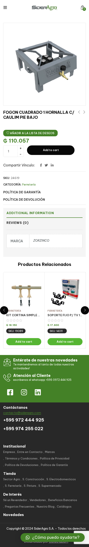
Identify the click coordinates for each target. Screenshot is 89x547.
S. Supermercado (49, 485)
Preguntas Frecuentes (19, 506)
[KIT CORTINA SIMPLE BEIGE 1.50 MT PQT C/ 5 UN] (23, 291)
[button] (82, 7)
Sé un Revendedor (15, 500)
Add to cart (51, 150)
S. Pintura (30, 485)
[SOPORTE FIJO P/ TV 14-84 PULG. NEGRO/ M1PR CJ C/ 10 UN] (65, 291)
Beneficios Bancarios (62, 500)
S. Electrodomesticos (61, 479)
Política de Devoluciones (21, 465)
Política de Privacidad (54, 458)
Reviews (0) (17, 223)
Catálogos (64, 506)
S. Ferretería (13, 485)
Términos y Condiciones (21, 458)
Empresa (9, 452)
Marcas (50, 452)
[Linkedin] (38, 392)
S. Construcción (33, 479)
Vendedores (38, 500)
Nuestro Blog (45, 506)
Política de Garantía (54, 465)
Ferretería (29, 184)
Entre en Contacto (30, 452)
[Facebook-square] (10, 392)
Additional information (30, 213)
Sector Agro (11, 479)
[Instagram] (24, 392)
